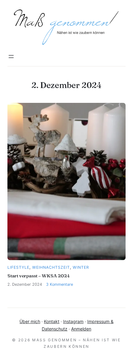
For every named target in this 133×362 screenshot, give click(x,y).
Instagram (73, 321)
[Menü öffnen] (11, 56)
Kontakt (51, 321)
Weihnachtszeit (51, 267)
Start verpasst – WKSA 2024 (38, 276)
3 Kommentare (59, 284)
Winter (81, 267)
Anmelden (81, 328)
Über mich (29, 321)
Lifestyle (18, 267)
